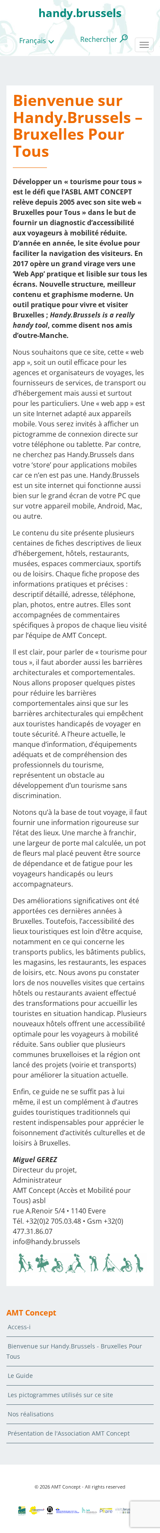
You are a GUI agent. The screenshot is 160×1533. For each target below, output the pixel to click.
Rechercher (98, 39)
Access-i (19, 1327)
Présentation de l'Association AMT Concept (69, 1433)
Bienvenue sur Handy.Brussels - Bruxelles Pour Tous (74, 1351)
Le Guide (20, 1375)
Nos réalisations (31, 1414)
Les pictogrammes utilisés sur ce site (60, 1395)
